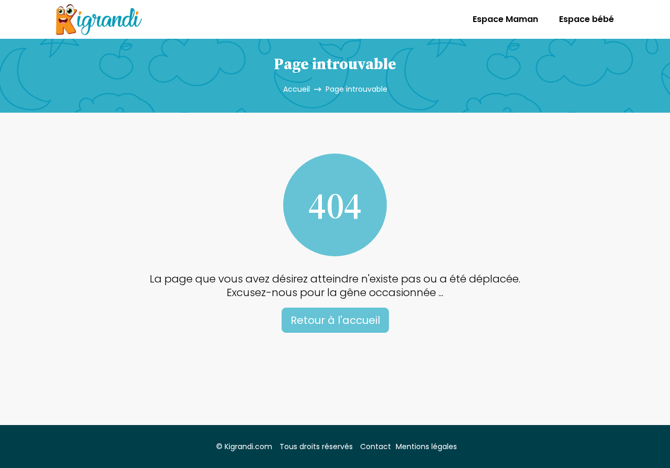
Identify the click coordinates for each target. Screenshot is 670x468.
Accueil (296, 89)
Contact (375, 446)
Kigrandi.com (248, 446)
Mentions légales (426, 446)
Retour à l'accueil (335, 320)
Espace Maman (505, 19)
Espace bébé (586, 19)
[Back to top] (641, 439)
